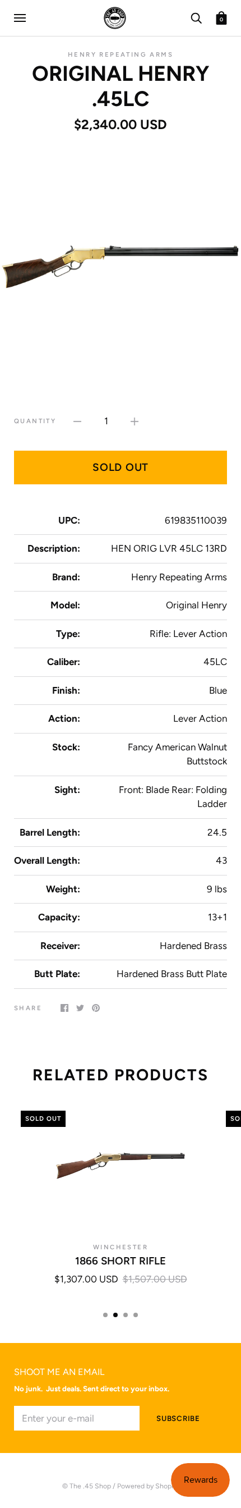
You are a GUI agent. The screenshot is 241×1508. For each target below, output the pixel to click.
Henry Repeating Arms (120, 54)
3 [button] (125, 1315)
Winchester (120, 1247)
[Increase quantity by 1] (134, 421)
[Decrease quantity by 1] (77, 421)
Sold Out (120, 467)
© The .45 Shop (86, 1486)
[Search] (196, 16)
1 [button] (105, 1315)
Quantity (35, 421)
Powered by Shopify (148, 1486)
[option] (120, 265)
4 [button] (135, 1315)
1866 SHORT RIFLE (120, 1260)
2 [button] (115, 1315)
